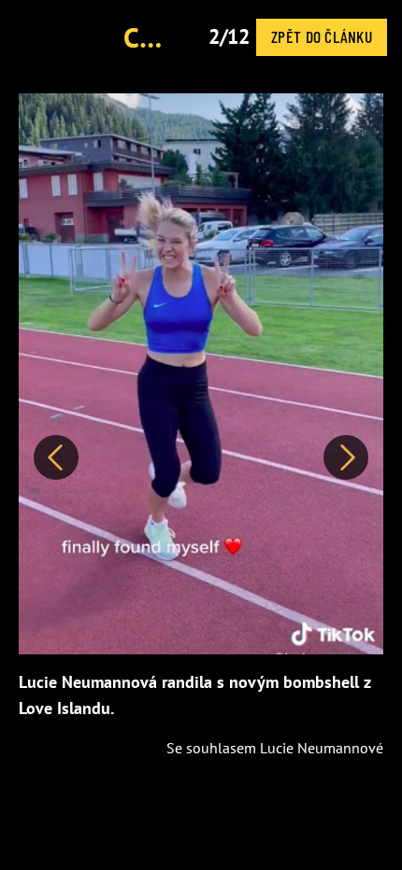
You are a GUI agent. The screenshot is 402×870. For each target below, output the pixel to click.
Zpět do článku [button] (321, 36)
